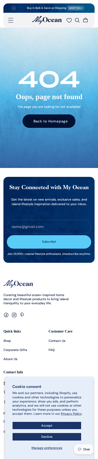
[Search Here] (77, 20)
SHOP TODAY (73, 8)
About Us (10, 359)
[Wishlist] (69, 20)
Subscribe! (49, 241)
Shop (7, 341)
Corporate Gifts (15, 350)
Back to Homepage (51, 121)
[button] (10, 20)
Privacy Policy (71, 414)
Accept (46, 425)
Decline (46, 437)
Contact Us (57, 341)
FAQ (52, 350)
